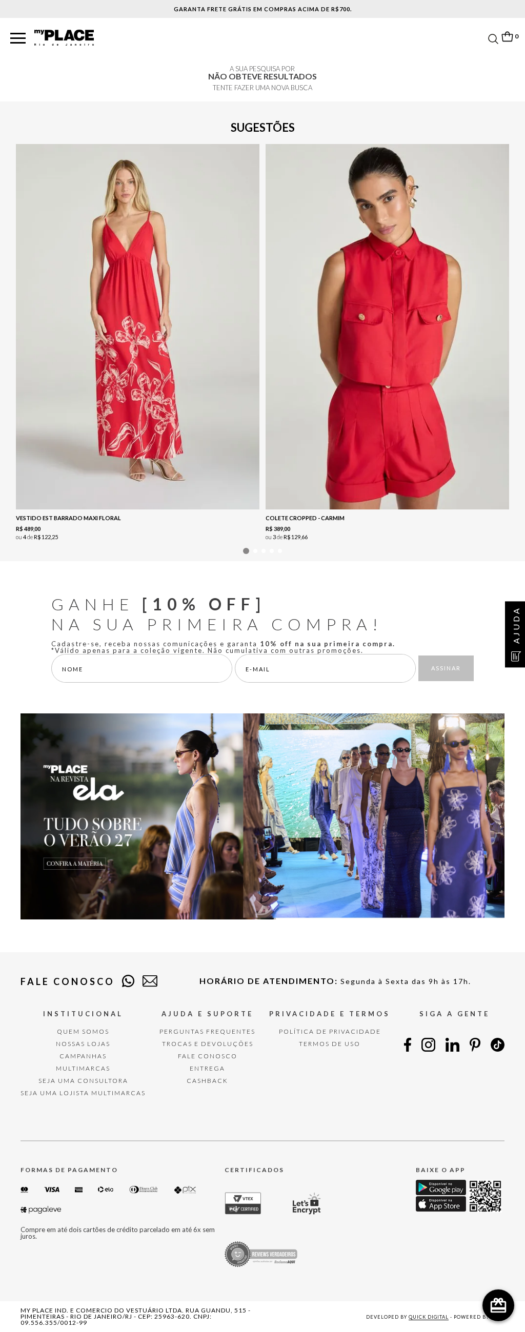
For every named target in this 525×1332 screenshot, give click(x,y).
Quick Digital (429, 1317)
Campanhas (83, 1056)
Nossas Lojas (83, 1044)
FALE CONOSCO (207, 1056)
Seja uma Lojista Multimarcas (83, 1093)
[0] (507, 36)
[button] (18, 39)
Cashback (207, 1080)
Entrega (207, 1068)
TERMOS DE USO (329, 1044)
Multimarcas (83, 1068)
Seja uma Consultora (83, 1080)
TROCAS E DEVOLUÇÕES (207, 1044)
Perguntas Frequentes (207, 1031)
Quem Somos (83, 1031)
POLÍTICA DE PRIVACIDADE (330, 1031)
